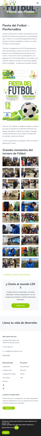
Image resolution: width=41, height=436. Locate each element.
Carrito (22, 374)
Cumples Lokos (7, 370)
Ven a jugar (6, 378)
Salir (21, 378)
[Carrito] (3, 389)
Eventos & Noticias (24, 274)
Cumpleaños (6, 366)
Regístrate (20, 306)
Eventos (15, 274)
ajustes (16, 427)
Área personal (24, 366)
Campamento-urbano (9, 374)
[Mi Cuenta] (3, 385)
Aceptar (6, 432)
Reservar (23, 370)
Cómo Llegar (6, 355)
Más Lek (5, 381)
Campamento (8, 274)
